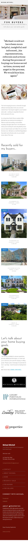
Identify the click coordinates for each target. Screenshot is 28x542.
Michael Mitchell (7, 2)
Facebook (5, 498)
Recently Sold (10, 480)
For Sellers (9, 488)
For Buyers (8, 484)
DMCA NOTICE (6, 531)
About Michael (10, 473)
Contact (7, 469)
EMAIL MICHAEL (16, 369)
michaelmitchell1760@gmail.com (11, 463)
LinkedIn (5, 501)
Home (6, 477)
